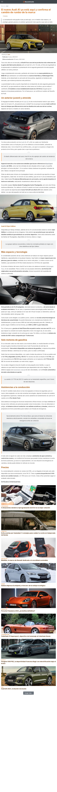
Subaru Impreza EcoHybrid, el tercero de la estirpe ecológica (23, 585)
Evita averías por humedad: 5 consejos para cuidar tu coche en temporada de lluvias (28, 534)
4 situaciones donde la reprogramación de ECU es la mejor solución (25, 508)
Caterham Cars (5, 634)
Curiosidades (4, 506)
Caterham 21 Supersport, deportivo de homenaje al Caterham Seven (25, 636)
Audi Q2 (26, 101)
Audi (7, 6)
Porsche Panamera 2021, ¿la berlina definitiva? (18, 611)
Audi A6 (23, 142)
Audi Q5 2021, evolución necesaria (13, 689)
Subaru (3, 584)
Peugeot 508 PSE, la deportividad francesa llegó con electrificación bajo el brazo (28, 662)
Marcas (3, 6)
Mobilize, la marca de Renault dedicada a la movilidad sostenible (24, 560)
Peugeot (3, 659)
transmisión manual (19, 370)
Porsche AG (4, 609)
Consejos (3, 531)
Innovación (4, 558)
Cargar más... (28, 693)
